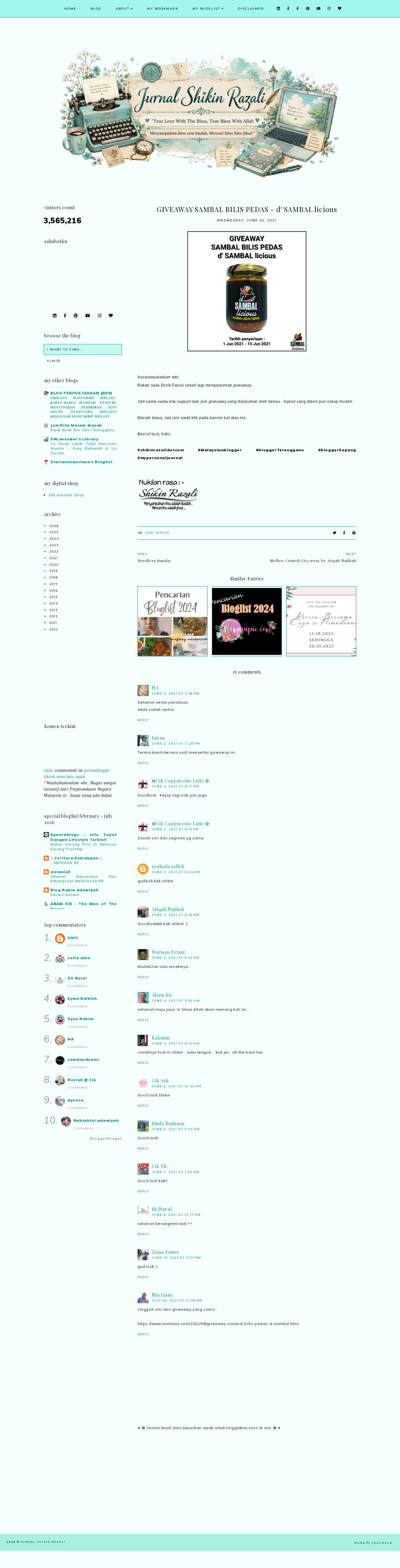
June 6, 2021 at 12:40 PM (177, 1086)
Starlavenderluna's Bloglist (81, 461)
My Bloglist (206, 9)
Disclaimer (251, 9)
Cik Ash (160, 1081)
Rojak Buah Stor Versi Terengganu (82, 430)
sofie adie (79, 957)
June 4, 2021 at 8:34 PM (176, 1043)
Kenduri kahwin (64, 895)
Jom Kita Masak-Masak (76, 425)
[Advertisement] (247, 1490)
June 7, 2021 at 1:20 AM (176, 1172)
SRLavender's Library (74, 439)
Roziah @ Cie (82, 1079)
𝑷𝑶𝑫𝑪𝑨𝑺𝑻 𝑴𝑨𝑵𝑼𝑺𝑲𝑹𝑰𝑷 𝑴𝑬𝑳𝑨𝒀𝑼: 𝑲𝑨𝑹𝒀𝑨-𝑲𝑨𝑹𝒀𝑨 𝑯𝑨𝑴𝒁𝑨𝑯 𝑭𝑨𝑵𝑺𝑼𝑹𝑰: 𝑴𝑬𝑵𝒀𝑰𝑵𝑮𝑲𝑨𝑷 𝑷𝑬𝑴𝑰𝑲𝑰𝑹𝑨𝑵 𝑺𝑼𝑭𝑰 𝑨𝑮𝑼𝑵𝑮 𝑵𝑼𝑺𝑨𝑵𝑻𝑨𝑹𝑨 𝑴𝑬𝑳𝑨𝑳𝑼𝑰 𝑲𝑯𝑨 (83, 407)
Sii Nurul (162, 1209)
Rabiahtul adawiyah (96, 1120)
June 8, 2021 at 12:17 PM (176, 1214)
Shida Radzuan (168, 1123)
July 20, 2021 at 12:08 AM (177, 1300)
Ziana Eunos (165, 1252)
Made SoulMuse (373, 1542)
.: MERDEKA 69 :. (66, 863)
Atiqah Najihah (168, 909)
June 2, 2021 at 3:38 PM (176, 693)
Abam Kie (162, 995)
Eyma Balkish (82, 998)
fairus (158, 738)
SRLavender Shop (66, 495)
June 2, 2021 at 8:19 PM (175, 829)
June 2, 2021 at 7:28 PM (176, 743)
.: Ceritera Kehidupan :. (76, 858)
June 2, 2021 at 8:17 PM (175, 786)
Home (70, 9)
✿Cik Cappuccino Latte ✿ (180, 781)
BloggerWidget (106, 1138)
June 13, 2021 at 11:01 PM (176, 1257)
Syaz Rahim (80, 1018)
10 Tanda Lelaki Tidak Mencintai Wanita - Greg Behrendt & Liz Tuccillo (83, 448)
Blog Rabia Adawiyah (74, 890)
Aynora (76, 1100)
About (122, 9)
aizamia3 (60, 871)
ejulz (48, 762)
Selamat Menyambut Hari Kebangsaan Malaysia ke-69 (83, 878)
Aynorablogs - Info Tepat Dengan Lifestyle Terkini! (83, 837)
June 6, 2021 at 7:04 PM (176, 1129)
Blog (96, 9)
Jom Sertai (157, 533)
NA (155, 688)
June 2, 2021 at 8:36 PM (176, 915)
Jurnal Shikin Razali (43, 1541)
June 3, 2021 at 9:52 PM (176, 957)
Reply (143, 720)
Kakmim (161, 1038)
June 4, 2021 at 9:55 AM (176, 1000)
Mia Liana (162, 1295)
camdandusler (83, 1059)
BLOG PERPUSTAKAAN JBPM (81, 393)
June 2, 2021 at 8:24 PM (176, 872)
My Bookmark (162, 9)
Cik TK (159, 1166)
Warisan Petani (168, 952)
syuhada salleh (168, 866)
